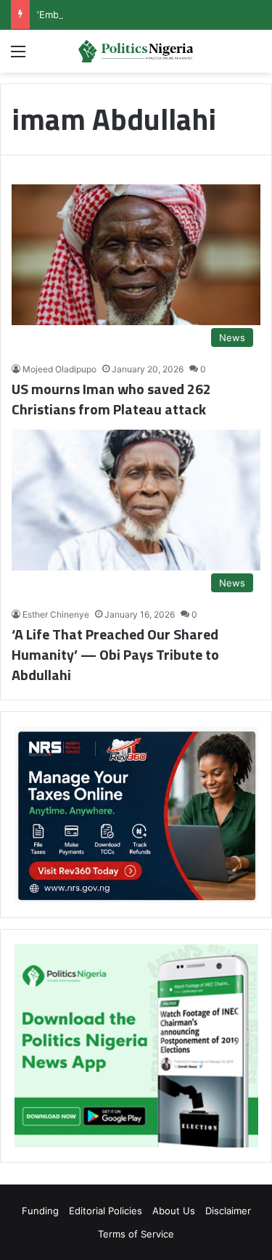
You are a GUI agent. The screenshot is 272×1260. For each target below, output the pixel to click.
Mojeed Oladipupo (59, 369)
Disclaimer (228, 1210)
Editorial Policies (105, 1210)
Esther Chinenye (55, 614)
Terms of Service (136, 1234)
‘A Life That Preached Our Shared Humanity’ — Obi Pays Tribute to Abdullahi (115, 654)
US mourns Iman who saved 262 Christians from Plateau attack (111, 398)
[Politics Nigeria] (136, 51)
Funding (40, 1210)
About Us (173, 1210)
